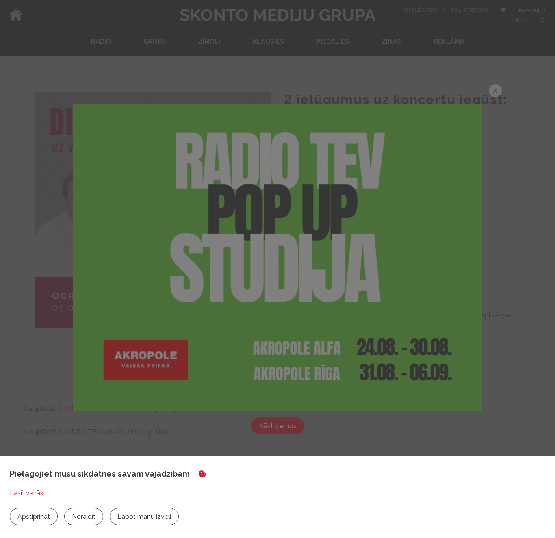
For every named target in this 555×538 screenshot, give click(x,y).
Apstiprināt (33, 517)
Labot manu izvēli (144, 517)
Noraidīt (83, 517)
